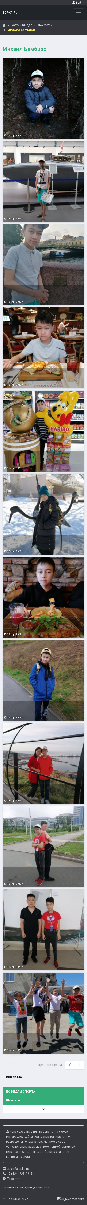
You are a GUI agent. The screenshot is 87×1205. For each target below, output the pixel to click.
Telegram (13, 1178)
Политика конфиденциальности (26, 1187)
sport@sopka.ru (18, 1168)
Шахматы (44, 25)
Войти (79, 2)
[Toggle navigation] (78, 12)
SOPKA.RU (10, 12)
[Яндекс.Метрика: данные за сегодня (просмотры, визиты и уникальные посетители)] (70, 1199)
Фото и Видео (21, 25)
